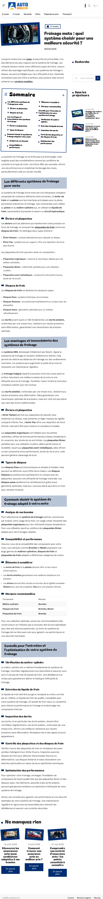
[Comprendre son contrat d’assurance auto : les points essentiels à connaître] (57, 834)
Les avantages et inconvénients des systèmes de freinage (18, 119)
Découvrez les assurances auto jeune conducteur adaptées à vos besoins (10, 855)
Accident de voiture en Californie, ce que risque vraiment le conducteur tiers (93, 114)
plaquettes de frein (45, 227)
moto (29, 59)
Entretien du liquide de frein (52, 125)
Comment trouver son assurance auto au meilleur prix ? (34, 853)
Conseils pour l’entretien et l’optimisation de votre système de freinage (50, 112)
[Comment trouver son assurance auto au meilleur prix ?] (34, 834)
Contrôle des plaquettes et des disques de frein (52, 135)
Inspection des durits (49, 130)
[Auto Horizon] (18, 5)
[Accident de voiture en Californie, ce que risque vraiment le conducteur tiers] (77, 113)
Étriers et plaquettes (18, 108)
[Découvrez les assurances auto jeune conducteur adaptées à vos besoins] (10, 834)
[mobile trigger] (5, 5)
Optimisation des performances (48, 142)
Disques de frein (16, 112)
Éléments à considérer (50, 102)
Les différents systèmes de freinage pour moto (19, 102)
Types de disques (16, 130)
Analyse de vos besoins (18, 140)
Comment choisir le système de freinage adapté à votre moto (19, 135)
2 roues (54, 26)
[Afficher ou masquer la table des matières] (50, 95)
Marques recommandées (51, 106)
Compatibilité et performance (15, 146)
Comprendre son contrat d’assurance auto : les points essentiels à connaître (57, 856)
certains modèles (23, 81)
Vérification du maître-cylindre (50, 120)
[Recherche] (89, 6)
